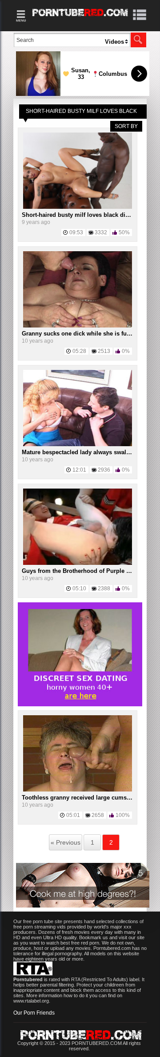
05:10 (79, 588)
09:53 (76, 232)
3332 (101, 232)
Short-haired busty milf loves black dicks (78, 214)
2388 (104, 588)
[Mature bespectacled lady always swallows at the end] (77, 444)
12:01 (79, 470)
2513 (104, 351)
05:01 (73, 815)
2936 (104, 470)
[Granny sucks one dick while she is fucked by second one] (77, 326)
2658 (98, 815)
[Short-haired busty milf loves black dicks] (77, 207)
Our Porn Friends (34, 1013)
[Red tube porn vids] (80, 18)
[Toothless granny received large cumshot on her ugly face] (77, 790)
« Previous (65, 842)
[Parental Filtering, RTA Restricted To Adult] (32, 973)
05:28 (79, 351)
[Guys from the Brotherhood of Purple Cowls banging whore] (77, 563)
